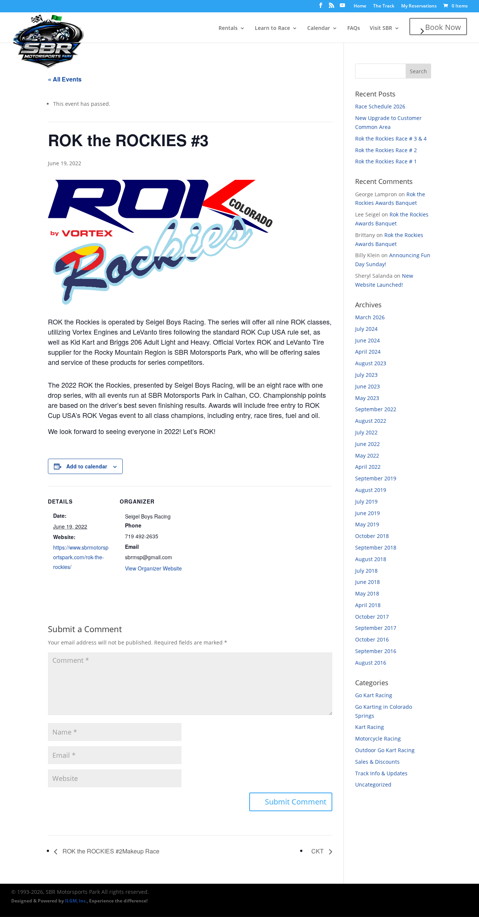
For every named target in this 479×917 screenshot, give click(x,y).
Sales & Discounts (377, 761)
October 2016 (372, 639)
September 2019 (375, 478)
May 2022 (367, 455)
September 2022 (375, 409)
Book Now (443, 27)
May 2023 (367, 397)
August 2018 (370, 559)
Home (360, 6)
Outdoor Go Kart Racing (385, 750)
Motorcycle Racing (378, 738)
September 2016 (375, 651)
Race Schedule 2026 (380, 106)
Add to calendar (86, 466)
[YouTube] (342, 7)
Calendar (318, 28)
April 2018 (368, 605)
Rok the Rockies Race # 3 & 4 (391, 138)
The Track (383, 6)
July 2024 (366, 328)
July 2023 (366, 374)
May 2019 (367, 524)
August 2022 (370, 420)
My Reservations (419, 6)
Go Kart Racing (373, 695)
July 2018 (366, 570)
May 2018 (367, 593)
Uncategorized (373, 784)
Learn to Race (272, 28)
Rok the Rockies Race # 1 (386, 161)
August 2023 (370, 363)
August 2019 (370, 489)
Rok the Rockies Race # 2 (386, 150)
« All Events (65, 79)
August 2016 (370, 662)
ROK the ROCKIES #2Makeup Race (110, 851)
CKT (318, 851)
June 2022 (367, 443)
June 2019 (367, 513)
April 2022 (368, 466)
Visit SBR (381, 28)
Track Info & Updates (381, 773)
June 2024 (367, 340)
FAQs (353, 28)
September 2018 (375, 547)
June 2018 (367, 581)
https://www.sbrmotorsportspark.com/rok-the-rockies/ (81, 557)
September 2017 (375, 627)
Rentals (228, 28)
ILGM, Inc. (76, 901)
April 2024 (368, 351)
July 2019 (366, 501)
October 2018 (372, 535)
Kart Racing (369, 726)
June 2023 (367, 386)
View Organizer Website (153, 568)
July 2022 (366, 432)
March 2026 (370, 317)
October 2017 (372, 616)
